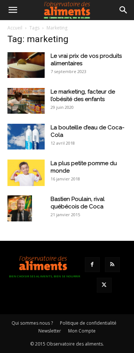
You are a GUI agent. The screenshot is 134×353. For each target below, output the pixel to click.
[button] (13, 10)
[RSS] (112, 264)
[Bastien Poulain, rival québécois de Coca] (19, 208)
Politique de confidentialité (88, 323)
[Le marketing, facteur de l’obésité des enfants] (26, 101)
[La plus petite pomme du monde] (26, 173)
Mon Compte (82, 331)
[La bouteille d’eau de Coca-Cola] (26, 136)
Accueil (14, 28)
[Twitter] (104, 285)
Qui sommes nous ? (32, 323)
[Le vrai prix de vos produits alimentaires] (26, 65)
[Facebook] (92, 264)
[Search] (123, 10)
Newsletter (49, 331)
